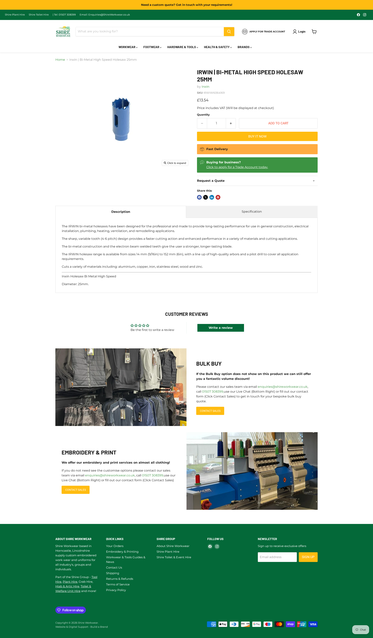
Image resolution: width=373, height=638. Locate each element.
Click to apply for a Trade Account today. (237, 167)
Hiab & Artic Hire (67, 586)
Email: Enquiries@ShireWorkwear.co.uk (105, 14)
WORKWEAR (127, 47)
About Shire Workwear (173, 546)
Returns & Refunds (119, 579)
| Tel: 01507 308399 (64, 14)
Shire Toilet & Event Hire (174, 557)
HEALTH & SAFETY (217, 47)
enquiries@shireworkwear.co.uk (283, 387)
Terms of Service (118, 584)
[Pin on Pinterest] (218, 197)
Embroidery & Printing (122, 551)
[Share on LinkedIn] (211, 197)
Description (120, 212)
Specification (252, 211)
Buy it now (257, 136)
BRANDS (244, 47)
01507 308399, (213, 391)
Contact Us (114, 567)
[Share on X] (205, 197)
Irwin (205, 86)
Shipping (112, 573)
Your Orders (114, 546)
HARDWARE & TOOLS (182, 47)
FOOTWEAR (151, 47)
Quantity (203, 114)
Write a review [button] (221, 328)
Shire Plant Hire (15, 14)
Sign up (308, 557)
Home (60, 59)
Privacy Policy (116, 590)
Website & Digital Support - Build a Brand (81, 626)
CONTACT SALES (210, 410)
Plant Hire (70, 581)
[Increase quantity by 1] (231, 123)
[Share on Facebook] (199, 197)
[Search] (229, 31)
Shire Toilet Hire (39, 14)
